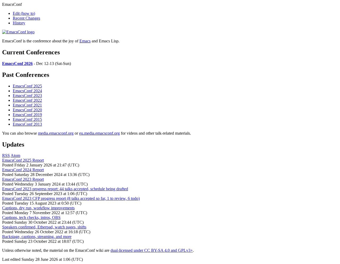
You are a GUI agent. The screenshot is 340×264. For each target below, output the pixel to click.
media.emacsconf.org (56, 133)
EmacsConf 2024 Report (23, 170)
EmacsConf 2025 (27, 86)
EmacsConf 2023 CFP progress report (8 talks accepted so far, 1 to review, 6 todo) (71, 198)
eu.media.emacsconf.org (99, 133)
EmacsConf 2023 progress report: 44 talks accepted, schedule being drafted (65, 189)
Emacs (85, 41)
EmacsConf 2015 (27, 119)
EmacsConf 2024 (27, 91)
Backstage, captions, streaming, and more (36, 236)
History (19, 23)
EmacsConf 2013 (27, 124)
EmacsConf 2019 (27, 114)
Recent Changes (26, 18)
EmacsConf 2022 (27, 100)
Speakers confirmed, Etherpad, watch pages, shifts (44, 227)
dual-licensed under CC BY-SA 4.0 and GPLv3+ (151, 250)
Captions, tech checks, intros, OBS (31, 217)
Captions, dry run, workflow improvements (38, 208)
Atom (15, 155)
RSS (6, 155)
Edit (24, 13)
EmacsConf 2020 (27, 110)
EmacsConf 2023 (27, 95)
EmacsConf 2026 (17, 63)
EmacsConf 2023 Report (23, 179)
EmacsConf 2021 (27, 105)
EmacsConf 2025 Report (23, 160)
